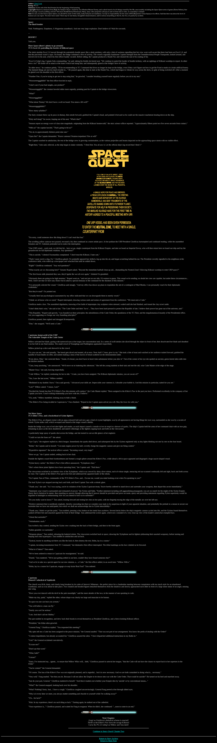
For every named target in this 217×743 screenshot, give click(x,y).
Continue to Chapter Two (108, 731)
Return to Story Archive (108, 738)
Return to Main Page (108, 741)
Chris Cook (38, 4)
